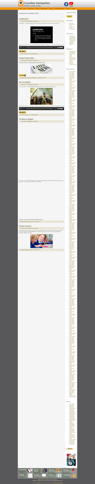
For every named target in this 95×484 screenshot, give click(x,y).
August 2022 (72, 147)
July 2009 (71, 383)
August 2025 (72, 90)
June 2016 (71, 263)
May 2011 (71, 358)
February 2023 (71, 136)
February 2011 (71, 363)
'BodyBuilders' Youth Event (72, 52)
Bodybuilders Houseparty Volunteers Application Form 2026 (72, 416)
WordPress (38, 482)
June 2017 (71, 244)
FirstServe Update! (26, 119)
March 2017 (72, 247)
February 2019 (71, 211)
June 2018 (71, 225)
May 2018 (71, 226)
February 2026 (71, 79)
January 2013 (72, 327)
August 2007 (72, 395)
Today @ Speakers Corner (71, 43)
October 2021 (72, 162)
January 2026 (72, 81)
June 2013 (71, 319)
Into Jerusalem (24, 82)
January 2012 (72, 345)
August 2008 (72, 389)
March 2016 (72, 266)
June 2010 (71, 376)
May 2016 (71, 264)
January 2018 (72, 232)
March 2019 (72, 209)
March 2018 (72, 228)
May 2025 (71, 94)
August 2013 (72, 317)
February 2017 (71, 249)
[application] (41, 47)
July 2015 (71, 280)
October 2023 (72, 124)
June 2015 (71, 282)
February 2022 (71, 155)
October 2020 (72, 181)
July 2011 (71, 356)
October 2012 (72, 332)
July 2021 (71, 167)
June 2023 (71, 130)
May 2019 (71, 207)
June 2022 (71, 149)
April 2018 (71, 227)
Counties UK (72, 29)
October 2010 (72, 370)
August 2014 (72, 298)
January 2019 (72, 213)
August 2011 (72, 355)
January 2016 (72, 270)
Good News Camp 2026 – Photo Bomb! (72, 37)
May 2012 (71, 340)
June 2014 (71, 301)
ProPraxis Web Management (58, 482)
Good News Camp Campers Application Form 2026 (72, 423)
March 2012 (72, 342)
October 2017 (72, 238)
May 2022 (71, 150)
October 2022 (72, 143)
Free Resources (28, 77)
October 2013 (72, 314)
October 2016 (72, 257)
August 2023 (72, 128)
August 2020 (72, 185)
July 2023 (71, 129)
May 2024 (71, 112)
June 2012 (71, 338)
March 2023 (72, 134)
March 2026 (72, 77)
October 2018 (72, 219)
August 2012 (72, 336)
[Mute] (58, 47)
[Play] (21, 47)
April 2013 (71, 322)
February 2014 (71, 306)
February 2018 (71, 230)
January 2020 (72, 194)
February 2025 (71, 98)
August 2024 (72, 109)
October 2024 (72, 105)
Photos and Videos (72, 60)
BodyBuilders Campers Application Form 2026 (72, 410)
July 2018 (71, 224)
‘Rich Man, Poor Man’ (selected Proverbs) (71, 405)
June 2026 (71, 73)
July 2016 (71, 261)
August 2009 (72, 382)
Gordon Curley (35, 21)
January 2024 (72, 118)
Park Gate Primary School (32, 230)
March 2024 (72, 115)
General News (33, 77)
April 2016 (71, 265)
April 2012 (71, 341)
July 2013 (71, 318)
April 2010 (71, 379)
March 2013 (72, 323)
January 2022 (72, 156)
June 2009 (71, 384)
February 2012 (71, 344)
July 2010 (71, 375)
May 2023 (71, 131)
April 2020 (71, 189)
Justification (23, 19)
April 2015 (71, 284)
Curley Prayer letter (26, 58)
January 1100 (72, 396)
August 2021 (72, 166)
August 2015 (72, 279)
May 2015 (71, 283)
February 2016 (71, 268)
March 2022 (72, 153)
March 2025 (72, 96)
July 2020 (71, 186)
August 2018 (72, 222)
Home (39, 479)
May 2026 (71, 75)
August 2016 (72, 260)
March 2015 (72, 285)
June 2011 (71, 357)
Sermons (26, 53)
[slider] (61, 47)
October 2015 (72, 276)
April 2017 (71, 246)
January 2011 (72, 364)
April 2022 (71, 151)
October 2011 (72, 351)
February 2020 (71, 193)
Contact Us (72, 24)
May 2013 (71, 321)
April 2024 (71, 114)
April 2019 (71, 208)
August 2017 (72, 241)
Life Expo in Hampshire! (72, 435)
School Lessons (25, 226)
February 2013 (71, 325)
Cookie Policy (72, 419)
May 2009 (71, 386)
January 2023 (72, 137)
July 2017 (71, 243)
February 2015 (71, 287)
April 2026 (71, 76)
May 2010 (71, 377)
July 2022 (71, 148)
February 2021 (71, 174)
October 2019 (72, 200)
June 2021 (71, 168)
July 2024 (71, 110)
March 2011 (72, 361)
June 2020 (71, 187)
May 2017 (71, 245)
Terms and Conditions (71, 441)
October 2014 (72, 295)
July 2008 (71, 390)
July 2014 (71, 299)
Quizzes (71, 27)
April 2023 (71, 133)
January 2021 (72, 175)
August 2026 (72, 71)
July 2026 (71, 72)
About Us (71, 23)
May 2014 (71, 302)
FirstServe (21, 180)
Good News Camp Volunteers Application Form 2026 (72, 429)
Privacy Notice (72, 439)
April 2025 (71, 95)
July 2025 (71, 91)
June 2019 (71, 206)
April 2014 (71, 303)
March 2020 (72, 191)
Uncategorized (72, 64)
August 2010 (72, 374)
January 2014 (72, 308)
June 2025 (71, 92)
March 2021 (72, 172)
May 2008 (71, 392)
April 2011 (71, 360)
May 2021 (71, 169)
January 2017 (72, 251)
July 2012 (71, 337)
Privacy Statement (53, 479)
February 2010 (71, 381)
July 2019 (71, 205)
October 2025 (72, 86)
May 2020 (71, 188)
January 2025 (72, 99)
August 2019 (72, 204)
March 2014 (72, 304)
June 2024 (71, 111)
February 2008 (71, 394)
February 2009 (71, 388)
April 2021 (71, 170)
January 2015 (72, 289)
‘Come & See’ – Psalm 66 (72, 40)
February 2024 (71, 117)
